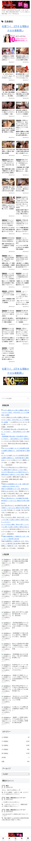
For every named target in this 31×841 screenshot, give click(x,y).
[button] (28, 398)
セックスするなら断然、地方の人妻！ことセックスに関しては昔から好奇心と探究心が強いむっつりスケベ (15, 527)
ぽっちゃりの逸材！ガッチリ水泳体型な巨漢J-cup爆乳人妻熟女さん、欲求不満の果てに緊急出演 (15, 458)
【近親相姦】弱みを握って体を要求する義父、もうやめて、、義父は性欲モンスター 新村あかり (15, 439)
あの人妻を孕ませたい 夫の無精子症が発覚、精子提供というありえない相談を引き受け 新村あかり (15, 508)
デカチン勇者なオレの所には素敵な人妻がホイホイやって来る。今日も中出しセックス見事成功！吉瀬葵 (15, 420)
